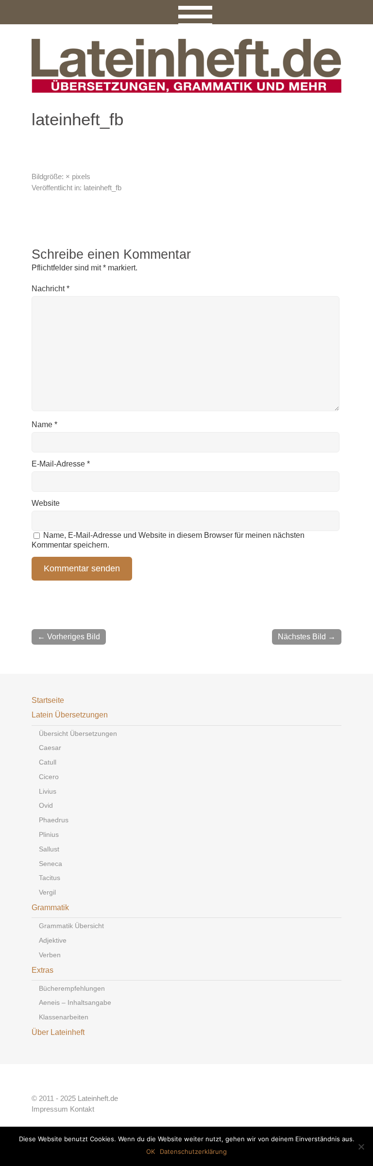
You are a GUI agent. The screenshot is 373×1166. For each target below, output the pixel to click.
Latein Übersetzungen (70, 715)
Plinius (49, 834)
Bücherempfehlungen (72, 988)
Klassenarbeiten (63, 1017)
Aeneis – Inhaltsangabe (75, 1002)
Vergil (47, 892)
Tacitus (49, 878)
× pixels (78, 176)
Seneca (50, 863)
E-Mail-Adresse (61, 464)
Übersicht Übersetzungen (78, 733)
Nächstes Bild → (307, 637)
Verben (50, 955)
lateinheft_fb (102, 187)
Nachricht (50, 288)
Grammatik (50, 907)
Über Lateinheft (58, 1032)
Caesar (50, 747)
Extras (42, 970)
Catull (47, 762)
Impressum (50, 1109)
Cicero (49, 777)
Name (44, 424)
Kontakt (82, 1109)
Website (46, 503)
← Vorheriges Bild (68, 637)
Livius (47, 791)
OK (150, 1151)
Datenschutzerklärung (193, 1151)
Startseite (48, 700)
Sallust (49, 849)
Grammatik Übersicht (71, 926)
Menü (187, 12)
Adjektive (53, 940)
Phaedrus (53, 820)
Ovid (46, 805)
